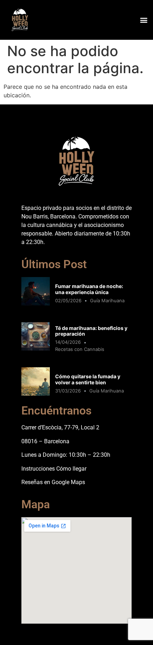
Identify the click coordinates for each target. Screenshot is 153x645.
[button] (143, 20)
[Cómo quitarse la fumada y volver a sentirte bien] (35, 393)
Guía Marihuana (107, 300)
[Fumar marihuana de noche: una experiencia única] (35, 303)
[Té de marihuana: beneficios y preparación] (35, 348)
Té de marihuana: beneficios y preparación (91, 331)
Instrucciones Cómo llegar (53, 468)
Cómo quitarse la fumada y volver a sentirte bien (87, 379)
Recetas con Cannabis (79, 349)
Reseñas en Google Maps (53, 482)
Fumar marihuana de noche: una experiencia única (89, 289)
